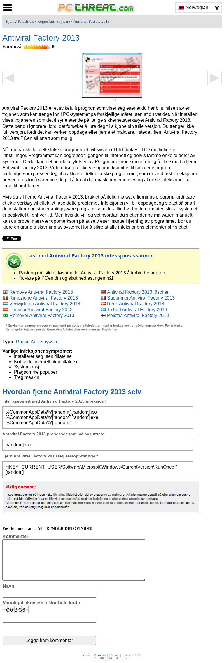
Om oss (114, 655)
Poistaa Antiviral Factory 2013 (138, 315)
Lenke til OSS (132, 655)
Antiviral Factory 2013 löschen (138, 292)
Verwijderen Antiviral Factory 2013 (44, 303)
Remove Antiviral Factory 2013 (41, 292)
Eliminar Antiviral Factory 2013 (41, 309)
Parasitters (26, 22)
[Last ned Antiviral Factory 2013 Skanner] (14, 261)
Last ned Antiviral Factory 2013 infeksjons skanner (89, 256)
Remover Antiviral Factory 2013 (41, 315)
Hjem (10, 22)
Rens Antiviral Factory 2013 (135, 303)
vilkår (87, 655)
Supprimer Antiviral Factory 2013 (141, 297)
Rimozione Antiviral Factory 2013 (43, 297)
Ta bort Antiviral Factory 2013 (137, 309)
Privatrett (100, 655)
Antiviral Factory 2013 (92, 22)
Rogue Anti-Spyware (53, 22)
